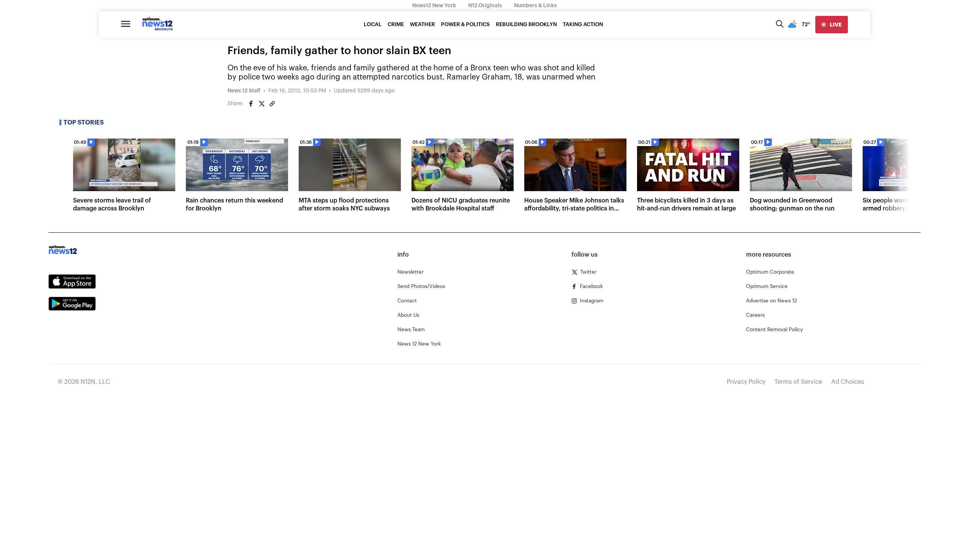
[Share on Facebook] (251, 104)
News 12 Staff (243, 90)
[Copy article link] (272, 104)
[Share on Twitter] (262, 104)
